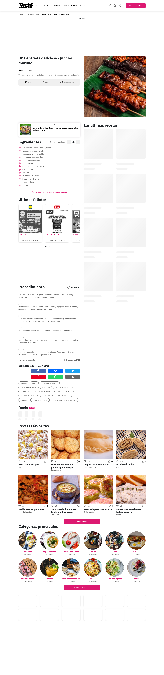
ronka (118, 515)
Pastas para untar (71, 551)
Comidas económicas (30, 387)
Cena (115, 551)
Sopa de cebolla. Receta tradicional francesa (63, 510)
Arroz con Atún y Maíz (29, 464)
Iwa (19, 467)
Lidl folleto (23, 235)
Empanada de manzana (96, 464)
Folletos (66, 5)
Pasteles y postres (27, 578)
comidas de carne (50, 383)
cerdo (47, 387)
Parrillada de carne (30, 396)
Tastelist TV (83, 5)
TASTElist (28, 71)
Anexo (93, 578)
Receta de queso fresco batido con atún (128, 510)
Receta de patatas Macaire (98, 509)
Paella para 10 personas (31, 509)
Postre (136, 578)
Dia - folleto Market (52, 235)
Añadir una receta (136, 5)
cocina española (40, 400)
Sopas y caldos (49, 551)
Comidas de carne (32, 14)
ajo (59, 392)
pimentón (70, 392)
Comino (24, 400)
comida (24, 383)
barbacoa (25, 392)
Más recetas (82, 521)
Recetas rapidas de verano (65, 400)
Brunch (136, 551)
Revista (74, 5)
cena (34, 383)
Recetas (57, 5)
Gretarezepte (56, 470)
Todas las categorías (82, 587)
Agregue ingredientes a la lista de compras (50, 192)
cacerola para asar (44, 392)
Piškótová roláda (125, 464)
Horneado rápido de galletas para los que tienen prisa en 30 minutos (65, 466)
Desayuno (27, 551)
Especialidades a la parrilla (57, 396)
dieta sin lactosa (63, 387)
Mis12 (118, 467)
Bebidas (49, 578)
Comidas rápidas (115, 578)
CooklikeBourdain (91, 467)
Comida (93, 551)
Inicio (20, 14)
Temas (49, 5)
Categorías (40, 5)
